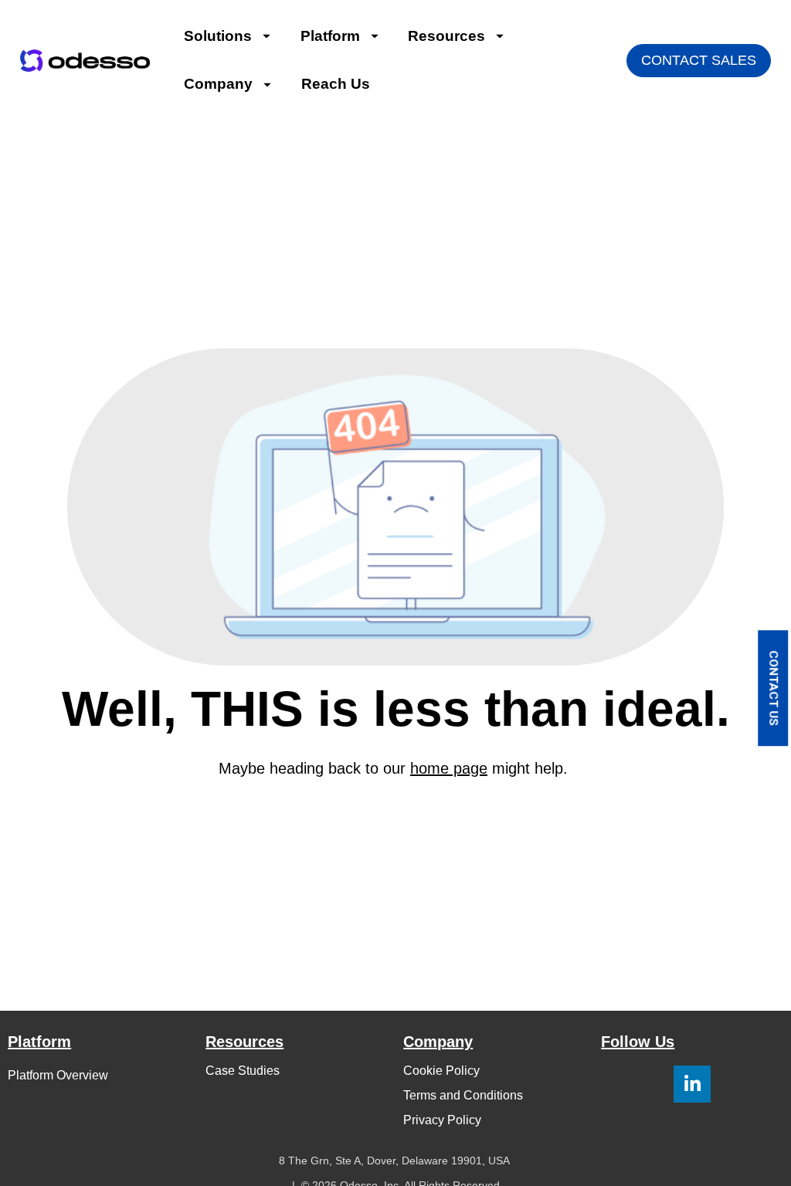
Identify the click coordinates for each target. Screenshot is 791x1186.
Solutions (218, 36)
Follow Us (637, 1041)
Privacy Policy (442, 1120)
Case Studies (242, 1070)
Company (218, 84)
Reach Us (335, 84)
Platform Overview (58, 1075)
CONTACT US (773, 688)
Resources (446, 36)
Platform (330, 36)
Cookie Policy (441, 1070)
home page (448, 768)
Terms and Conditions (463, 1095)
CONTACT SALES (698, 60)
